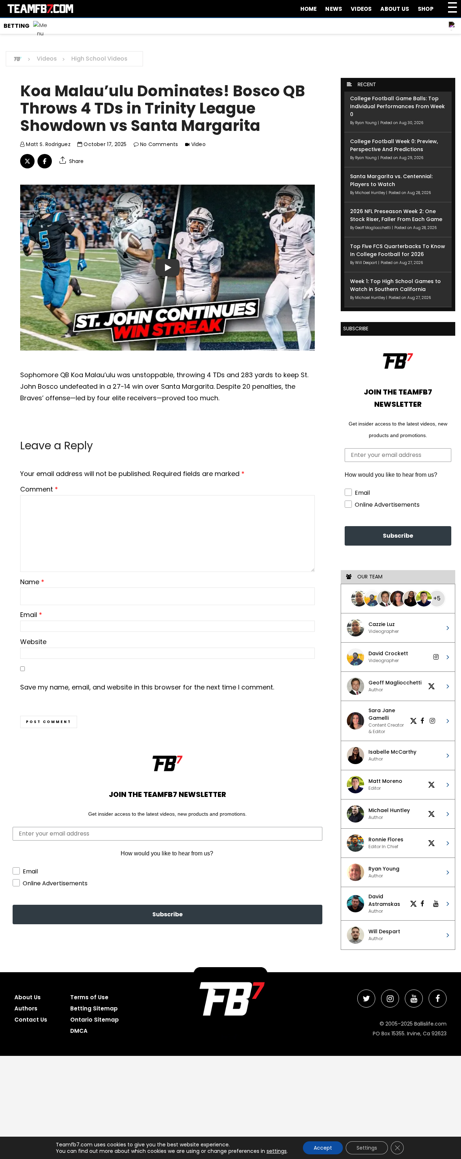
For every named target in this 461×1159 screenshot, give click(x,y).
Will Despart (366, 262)
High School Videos (99, 58)
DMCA (79, 1031)
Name (32, 581)
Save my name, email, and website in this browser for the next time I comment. (147, 687)
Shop (426, 9)
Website (33, 641)
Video (198, 144)
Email (31, 614)
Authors (25, 1008)
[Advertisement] (216, 1106)
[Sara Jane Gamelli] (398, 598)
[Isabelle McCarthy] (411, 598)
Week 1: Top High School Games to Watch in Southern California (395, 285)
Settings (367, 1147)
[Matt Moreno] (424, 598)
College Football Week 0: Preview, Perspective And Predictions (394, 145)
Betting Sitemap (94, 1008)
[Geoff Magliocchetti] (385, 598)
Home (308, 9)
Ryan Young (366, 122)
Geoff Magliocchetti (373, 227)
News (333, 9)
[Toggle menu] (24, 25)
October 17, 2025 (104, 144)
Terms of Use (89, 997)
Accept (323, 1147)
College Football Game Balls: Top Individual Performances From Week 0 (397, 106)
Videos (361, 9)
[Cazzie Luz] (359, 598)
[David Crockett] (372, 598)
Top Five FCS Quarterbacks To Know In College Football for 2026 (397, 250)
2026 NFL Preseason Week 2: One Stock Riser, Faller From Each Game (396, 215)
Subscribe (167, 914)
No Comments (158, 144)
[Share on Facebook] (44, 161)
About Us (394, 9)
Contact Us (30, 1019)
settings (277, 1151)
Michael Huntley (370, 192)
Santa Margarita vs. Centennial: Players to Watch (391, 180)
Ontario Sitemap (94, 1019)
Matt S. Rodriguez (47, 144)
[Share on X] (27, 161)
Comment (39, 489)
